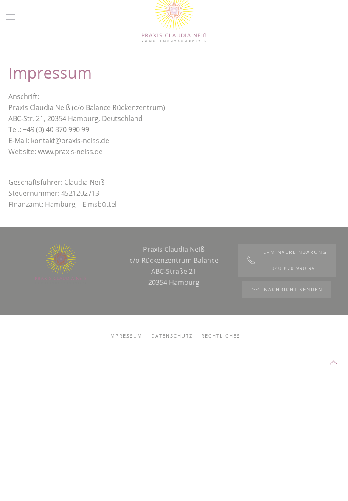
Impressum (125, 335)
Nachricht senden (293, 289)
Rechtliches (220, 335)
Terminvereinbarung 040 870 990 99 (293, 260)
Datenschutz (172, 335)
